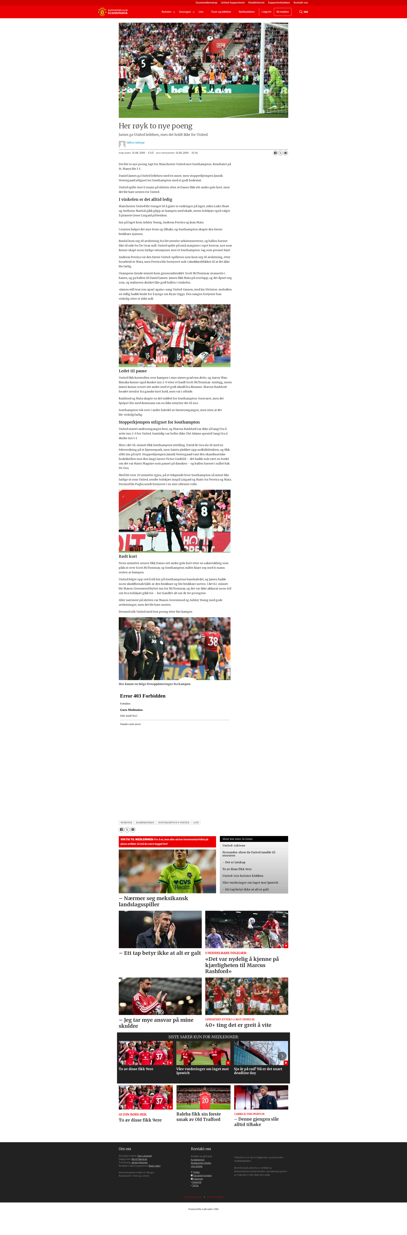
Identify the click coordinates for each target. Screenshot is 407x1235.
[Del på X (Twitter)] (280, 153)
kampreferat (145, 822)
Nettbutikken (247, 11)
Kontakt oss (301, 2)
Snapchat (196, 1182)
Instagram (198, 1179)
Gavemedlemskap (206, 2)
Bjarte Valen (154, 1166)
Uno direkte (197, 1166)
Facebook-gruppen (202, 1175)
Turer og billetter (221, 11)
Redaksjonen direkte (201, 1163)
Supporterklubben (279, 2)
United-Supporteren (233, 2)
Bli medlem (283, 12)
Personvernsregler (193, 1197)
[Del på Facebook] (275, 153)
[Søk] (301, 11)
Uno (201, 11)
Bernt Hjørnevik (139, 1159)
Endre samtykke (215, 1197)
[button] (124, 1056)
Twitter (196, 1172)
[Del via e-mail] (285, 153)
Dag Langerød (145, 1156)
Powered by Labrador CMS (203, 1209)
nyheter (126, 822)
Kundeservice (197, 1160)
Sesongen (185, 11)
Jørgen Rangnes (139, 1162)
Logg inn (266, 11)
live (196, 822)
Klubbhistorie (256, 2)
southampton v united (174, 822)
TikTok (195, 1185)
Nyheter (166, 11)
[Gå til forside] (113, 12)
